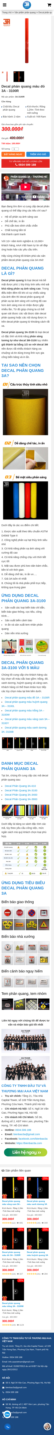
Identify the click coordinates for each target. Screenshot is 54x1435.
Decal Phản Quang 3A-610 (20, 786)
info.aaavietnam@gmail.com (21, 1362)
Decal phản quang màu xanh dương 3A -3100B (37, 1204)
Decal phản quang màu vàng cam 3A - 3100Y (11, 1204)
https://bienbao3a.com (29, 1143)
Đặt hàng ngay (13, 154)
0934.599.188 (23, 1130)
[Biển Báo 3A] (27, 5)
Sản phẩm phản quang (25, 12)
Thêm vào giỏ (38, 154)
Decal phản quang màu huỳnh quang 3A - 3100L (37, 1255)
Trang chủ (7, 12)
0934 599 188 (16, 1357)
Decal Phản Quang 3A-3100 (21, 790)
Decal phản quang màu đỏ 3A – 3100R (27, 697)
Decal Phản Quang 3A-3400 (21, 794)
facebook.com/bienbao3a (33, 1138)
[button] (47, 1426)
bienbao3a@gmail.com (26, 1134)
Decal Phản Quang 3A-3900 (21, 799)
